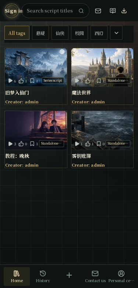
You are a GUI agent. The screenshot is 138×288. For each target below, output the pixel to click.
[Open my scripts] (69, 275)
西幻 (99, 33)
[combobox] (50, 11)
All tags (16, 33)
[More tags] (116, 33)
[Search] (81, 11)
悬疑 (40, 33)
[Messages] (98, 10)
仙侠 (60, 33)
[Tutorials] (112, 10)
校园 (79, 33)
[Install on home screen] (127, 10)
